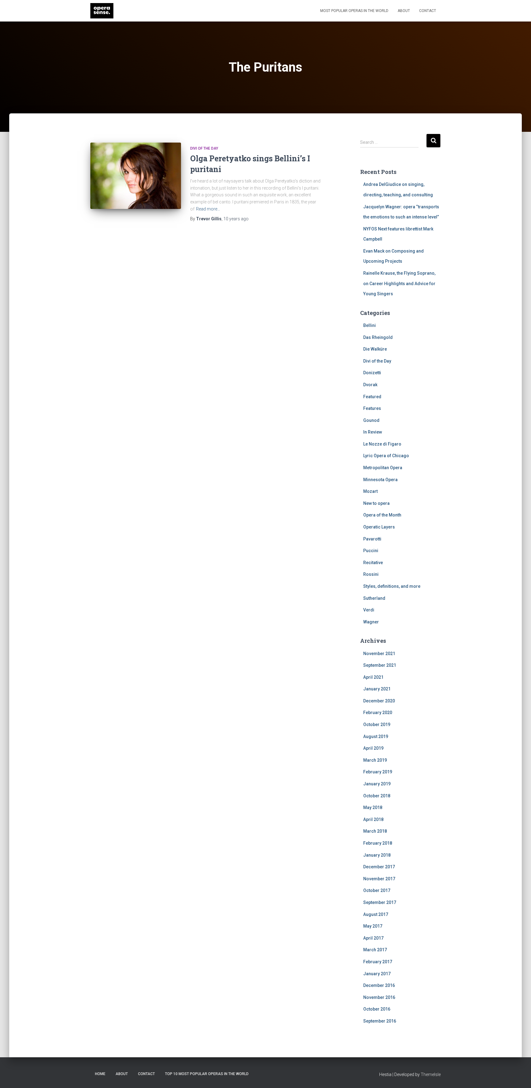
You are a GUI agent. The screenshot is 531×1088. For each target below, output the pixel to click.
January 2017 (377, 973)
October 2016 (376, 1009)
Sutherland (374, 598)
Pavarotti (372, 538)
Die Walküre (375, 349)
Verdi (368, 609)
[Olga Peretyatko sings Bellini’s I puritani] (135, 176)
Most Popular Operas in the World (354, 11)
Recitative (373, 562)
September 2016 (379, 1021)
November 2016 (379, 997)
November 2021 (379, 653)
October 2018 (376, 795)
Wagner (371, 621)
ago (236, 218)
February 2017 (377, 961)
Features (372, 408)
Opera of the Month (382, 515)
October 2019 (376, 724)
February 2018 (377, 843)
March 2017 (375, 949)
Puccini (370, 550)
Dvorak (370, 384)
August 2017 (375, 914)
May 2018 (372, 807)
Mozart (370, 491)
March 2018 (375, 831)
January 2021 (377, 688)
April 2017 (373, 938)
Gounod (371, 420)
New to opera (376, 503)
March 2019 (375, 760)
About (404, 11)
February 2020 (377, 712)
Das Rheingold (378, 337)
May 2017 (372, 926)
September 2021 (379, 665)
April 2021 (373, 677)
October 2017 (376, 890)
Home (100, 1074)
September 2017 (379, 902)
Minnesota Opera (380, 479)
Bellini (369, 325)
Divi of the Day (204, 148)
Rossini (371, 574)
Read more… (208, 208)
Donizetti (372, 372)
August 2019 (375, 736)
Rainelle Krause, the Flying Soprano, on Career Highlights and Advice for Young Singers (399, 283)
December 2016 (379, 985)
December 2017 (379, 866)
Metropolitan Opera (382, 467)
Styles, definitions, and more (391, 586)
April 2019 (373, 748)
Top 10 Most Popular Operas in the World (207, 1074)
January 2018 (377, 855)
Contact (427, 11)
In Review (372, 432)
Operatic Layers (379, 526)
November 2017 (379, 878)
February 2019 (377, 771)
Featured (372, 396)
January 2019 (377, 783)
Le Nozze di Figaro (382, 444)
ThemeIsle (431, 1074)
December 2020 (379, 700)
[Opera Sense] (102, 10)
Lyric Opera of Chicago (386, 455)
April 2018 (373, 819)
